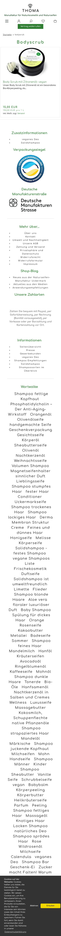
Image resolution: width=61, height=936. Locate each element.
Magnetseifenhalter (30, 471)
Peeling (39, 805)
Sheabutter (22, 775)
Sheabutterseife (30, 445)
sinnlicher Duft (30, 476)
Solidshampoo (30, 143)
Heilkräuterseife (30, 800)
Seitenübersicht (30, 347)
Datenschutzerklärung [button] (15, 932)
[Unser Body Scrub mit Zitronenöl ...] (30, 76)
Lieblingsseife (30, 481)
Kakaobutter (30, 630)
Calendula (21, 857)
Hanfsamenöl (35, 687)
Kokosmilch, (30, 713)
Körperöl (30, 440)
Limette (21, 589)
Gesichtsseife (30, 435)
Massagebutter (30, 708)
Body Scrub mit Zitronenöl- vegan (25, 81)
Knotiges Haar (30, 821)
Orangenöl (41, 414)
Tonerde (33, 682)
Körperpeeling (30, 790)
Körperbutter (30, 795)
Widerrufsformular (30, 261)
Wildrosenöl (30, 847)
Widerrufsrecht (30, 257)
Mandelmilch (22, 651)
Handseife (20, 759)
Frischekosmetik (30, 569)
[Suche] (30, 22)
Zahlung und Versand (30, 247)
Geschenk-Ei (22, 867)
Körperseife (30, 543)
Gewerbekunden (30, 354)
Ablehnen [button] (34, 906)
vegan (19, 785)
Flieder (40, 589)
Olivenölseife (30, 420)
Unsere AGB (30, 243)
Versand (21, 113)
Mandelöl (30, 739)
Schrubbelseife (36, 780)
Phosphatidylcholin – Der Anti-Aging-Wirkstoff (30, 409)
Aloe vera (37, 600)
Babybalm (38, 785)
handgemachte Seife (30, 425)
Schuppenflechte (30, 718)
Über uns (30, 233)
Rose (36, 841)
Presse (30, 350)
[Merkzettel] (42, 22)
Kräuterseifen (30, 656)
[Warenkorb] (54, 22)
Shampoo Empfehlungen (30, 360)
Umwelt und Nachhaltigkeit (30, 240)
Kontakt (30, 237)
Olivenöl (30, 450)
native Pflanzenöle (30, 723)
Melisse (43, 538)
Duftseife (30, 574)
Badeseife (40, 636)
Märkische (20, 744)
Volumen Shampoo (30, 466)
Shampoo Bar (35, 862)
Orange (36, 620)
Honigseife (21, 538)
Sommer (20, 641)
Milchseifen (23, 754)
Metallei (18, 636)
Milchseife (30, 852)
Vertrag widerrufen (30, 26)
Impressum (30, 264)
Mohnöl (43, 672)
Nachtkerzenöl (30, 456)
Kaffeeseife (21, 672)
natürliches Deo (30, 831)
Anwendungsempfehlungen (30, 288)
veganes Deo (30, 139)
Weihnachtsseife (30, 461)
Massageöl (37, 816)
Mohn (44, 754)
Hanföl (45, 651)
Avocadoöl (30, 661)
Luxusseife (41, 703)
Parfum (21, 805)
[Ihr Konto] (18, 22)
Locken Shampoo (30, 826)
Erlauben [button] (50, 906)
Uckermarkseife (30, 502)
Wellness (18, 703)
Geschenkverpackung (30, 430)
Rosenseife (30, 625)
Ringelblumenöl (30, 666)
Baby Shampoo (36, 610)
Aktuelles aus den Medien (30, 284)
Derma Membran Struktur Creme (32, 522)
